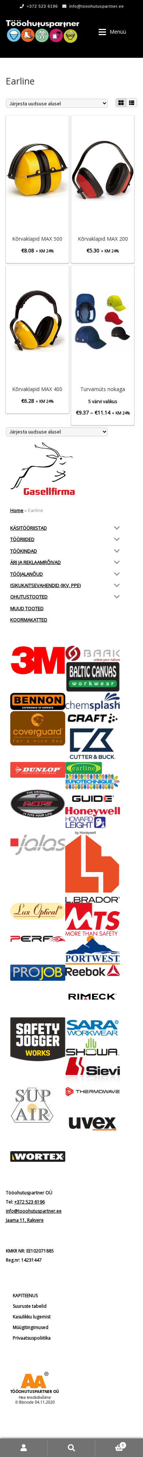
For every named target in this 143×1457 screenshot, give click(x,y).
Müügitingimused (30, 1327)
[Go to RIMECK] (92, 996)
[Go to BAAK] (92, 654)
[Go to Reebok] (92, 970)
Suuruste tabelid (30, 1306)
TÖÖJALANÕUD (26, 574)
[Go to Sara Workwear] (92, 1027)
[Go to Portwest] (92, 950)
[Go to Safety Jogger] (37, 1039)
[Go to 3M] (37, 660)
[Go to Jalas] (37, 845)
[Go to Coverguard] (37, 728)
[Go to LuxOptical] (37, 911)
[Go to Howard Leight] (92, 825)
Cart (109, 1442)
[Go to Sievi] (92, 1072)
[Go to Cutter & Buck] (92, 743)
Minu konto (24, 1447)
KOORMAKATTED (28, 619)
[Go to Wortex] (37, 1156)
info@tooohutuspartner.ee (96, 6)
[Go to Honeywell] (92, 811)
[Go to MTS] (92, 919)
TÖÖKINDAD (23, 551)
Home (16, 510)
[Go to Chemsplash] (92, 701)
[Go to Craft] (92, 718)
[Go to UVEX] (92, 1123)
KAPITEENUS (25, 1295)
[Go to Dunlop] (37, 770)
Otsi (71, 1447)
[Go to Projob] (37, 973)
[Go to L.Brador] (92, 869)
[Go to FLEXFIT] (37, 803)
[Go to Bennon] (37, 701)
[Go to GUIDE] (92, 798)
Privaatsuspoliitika (32, 1338)
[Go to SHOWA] (92, 1047)
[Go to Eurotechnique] (92, 781)
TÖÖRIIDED (22, 539)
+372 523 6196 (42, 6)
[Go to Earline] (92, 768)
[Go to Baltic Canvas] (92, 677)
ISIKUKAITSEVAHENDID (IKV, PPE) (45, 585)
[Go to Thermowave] (92, 1091)
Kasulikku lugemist (32, 1317)
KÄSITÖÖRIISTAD (28, 528)
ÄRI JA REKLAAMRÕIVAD (35, 562)
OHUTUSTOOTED (29, 596)
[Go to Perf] (37, 939)
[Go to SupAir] (37, 1105)
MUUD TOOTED (27, 608)
